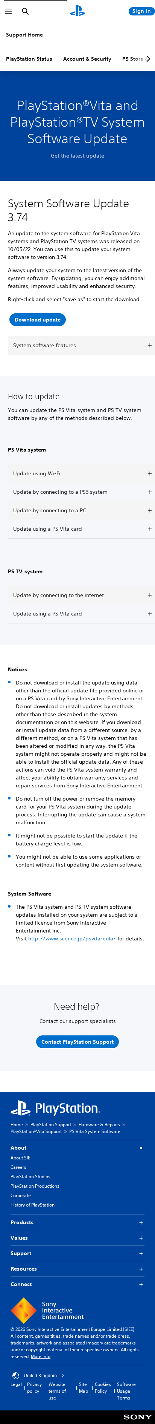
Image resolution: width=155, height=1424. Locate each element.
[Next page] (147, 59)
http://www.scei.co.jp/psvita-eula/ (72, 938)
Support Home (24, 34)
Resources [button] (24, 1268)
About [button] (18, 1147)
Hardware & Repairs (99, 1124)
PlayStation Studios (30, 1176)
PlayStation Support (50, 1124)
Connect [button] (21, 1284)
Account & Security (87, 58)
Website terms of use (57, 1391)
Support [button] (21, 1253)
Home (17, 1124)
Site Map (83, 1387)
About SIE (20, 1158)
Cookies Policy (103, 1387)
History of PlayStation (33, 1205)
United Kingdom (40, 1375)
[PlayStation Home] (77, 11)
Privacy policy (34, 1387)
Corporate (21, 1195)
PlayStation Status (29, 58)
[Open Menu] (8, 11)
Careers (18, 1167)
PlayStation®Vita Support (36, 1131)
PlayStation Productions (35, 1186)
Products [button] (22, 1222)
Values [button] (19, 1237)
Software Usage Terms (126, 1391)
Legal (16, 1384)
